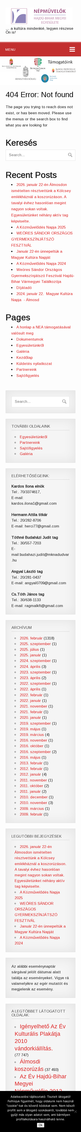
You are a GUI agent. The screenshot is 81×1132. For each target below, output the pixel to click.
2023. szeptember (35, 672)
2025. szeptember (35, 644)
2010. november (33, 803)
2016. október (31, 746)
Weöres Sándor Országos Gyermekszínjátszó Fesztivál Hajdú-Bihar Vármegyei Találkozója (42, 276)
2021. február (31, 712)
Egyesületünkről (30, 345)
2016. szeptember (35, 752)
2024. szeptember (35, 661)
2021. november (33, 706)
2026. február (31, 638)
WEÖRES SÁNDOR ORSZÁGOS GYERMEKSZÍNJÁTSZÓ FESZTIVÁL (42, 239)
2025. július (29, 649)
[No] (75, 1111)
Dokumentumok (29, 339)
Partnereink (26, 369)
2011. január (30, 791)
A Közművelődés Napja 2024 (41, 263)
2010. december (34, 797)
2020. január (30, 717)
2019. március (32, 735)
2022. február (31, 695)
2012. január (30, 774)
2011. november (33, 780)
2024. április (30, 667)
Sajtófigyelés (27, 376)
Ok (41, 1125)
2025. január (30, 655)
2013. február (31, 763)
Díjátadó (24, 288)
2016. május (30, 757)
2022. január (30, 701)
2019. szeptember (35, 723)
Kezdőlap (24, 357)
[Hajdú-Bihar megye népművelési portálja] (39, 23)
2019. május (30, 729)
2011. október (31, 786)
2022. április (30, 689)
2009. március (32, 809)
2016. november (33, 740)
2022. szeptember (35, 683)
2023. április (30, 678)
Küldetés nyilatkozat (34, 364)
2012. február (31, 769)
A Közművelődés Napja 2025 (41, 227)
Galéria (22, 351)
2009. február (31, 814)
